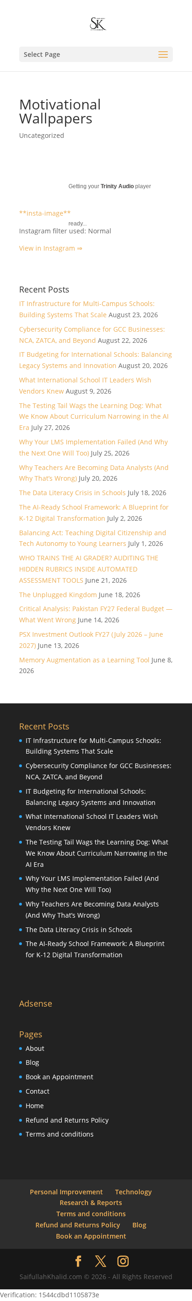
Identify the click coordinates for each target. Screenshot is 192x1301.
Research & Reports (91, 1202)
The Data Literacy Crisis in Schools (72, 492)
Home (35, 1105)
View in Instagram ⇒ (50, 248)
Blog (32, 1062)
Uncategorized (41, 135)
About (35, 1048)
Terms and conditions (60, 1134)
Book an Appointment (59, 1076)
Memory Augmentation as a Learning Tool (84, 659)
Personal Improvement (66, 1191)
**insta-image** (45, 213)
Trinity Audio (117, 186)
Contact (37, 1091)
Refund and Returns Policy (67, 1120)
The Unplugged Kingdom (58, 594)
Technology (133, 1191)
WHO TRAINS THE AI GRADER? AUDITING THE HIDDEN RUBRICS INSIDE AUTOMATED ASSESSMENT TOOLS (88, 569)
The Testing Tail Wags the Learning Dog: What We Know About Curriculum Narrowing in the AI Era (94, 416)
